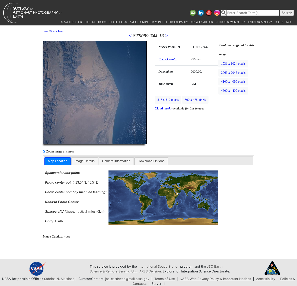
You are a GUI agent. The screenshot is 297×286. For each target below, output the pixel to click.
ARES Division (150, 271)
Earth (54, 221)
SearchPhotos (56, 31)
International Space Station (158, 266)
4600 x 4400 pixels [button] (233, 90)
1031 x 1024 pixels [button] (233, 63)
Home (45, 31)
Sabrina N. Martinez (59, 279)
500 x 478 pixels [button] (195, 99)
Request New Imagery (230, 22)
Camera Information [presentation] (116, 161)
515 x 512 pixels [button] (168, 99)
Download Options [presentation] (151, 161)
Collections (118, 22)
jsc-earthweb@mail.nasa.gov (127, 279)
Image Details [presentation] (85, 161)
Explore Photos (95, 22)
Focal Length (167, 59)
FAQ (288, 22)
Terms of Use (164, 279)
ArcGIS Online (139, 22)
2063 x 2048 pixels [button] (233, 72)
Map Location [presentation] (57, 161)
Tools (279, 22)
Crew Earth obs (202, 22)
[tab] (57, 161)
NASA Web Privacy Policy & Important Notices (215, 279)
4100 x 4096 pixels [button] (233, 81)
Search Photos (71, 22)
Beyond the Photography (170, 22)
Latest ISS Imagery (260, 22)
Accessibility (265, 279)
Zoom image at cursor (59, 151)
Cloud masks (163, 108)
